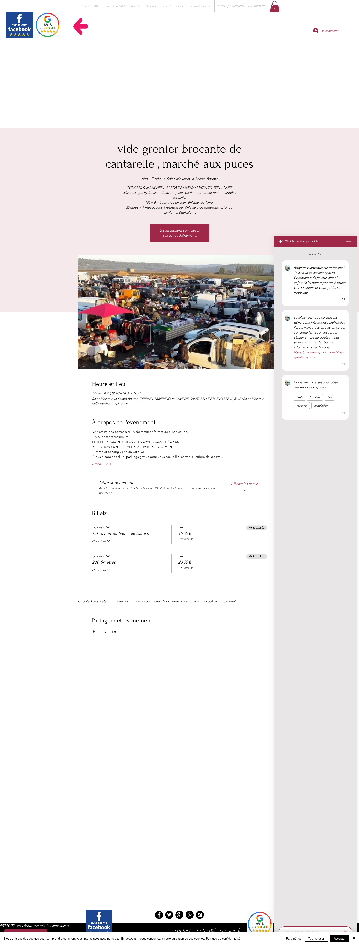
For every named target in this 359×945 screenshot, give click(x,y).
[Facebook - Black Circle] (159, 915)
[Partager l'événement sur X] (104, 631)
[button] (274, 6)
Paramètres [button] (293, 938)
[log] (315, 585)
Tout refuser (316, 938)
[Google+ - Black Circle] (179, 915)
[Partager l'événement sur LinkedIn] (114, 631)
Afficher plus (101, 464)
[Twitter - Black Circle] (169, 915)
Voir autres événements (179, 235)
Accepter (339, 938)
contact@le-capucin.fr (217, 930)
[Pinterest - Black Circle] (190, 915)
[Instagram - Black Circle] (200, 915)
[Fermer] (354, 938)
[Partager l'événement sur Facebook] (94, 631)
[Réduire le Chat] (348, 241)
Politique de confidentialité (223, 938)
